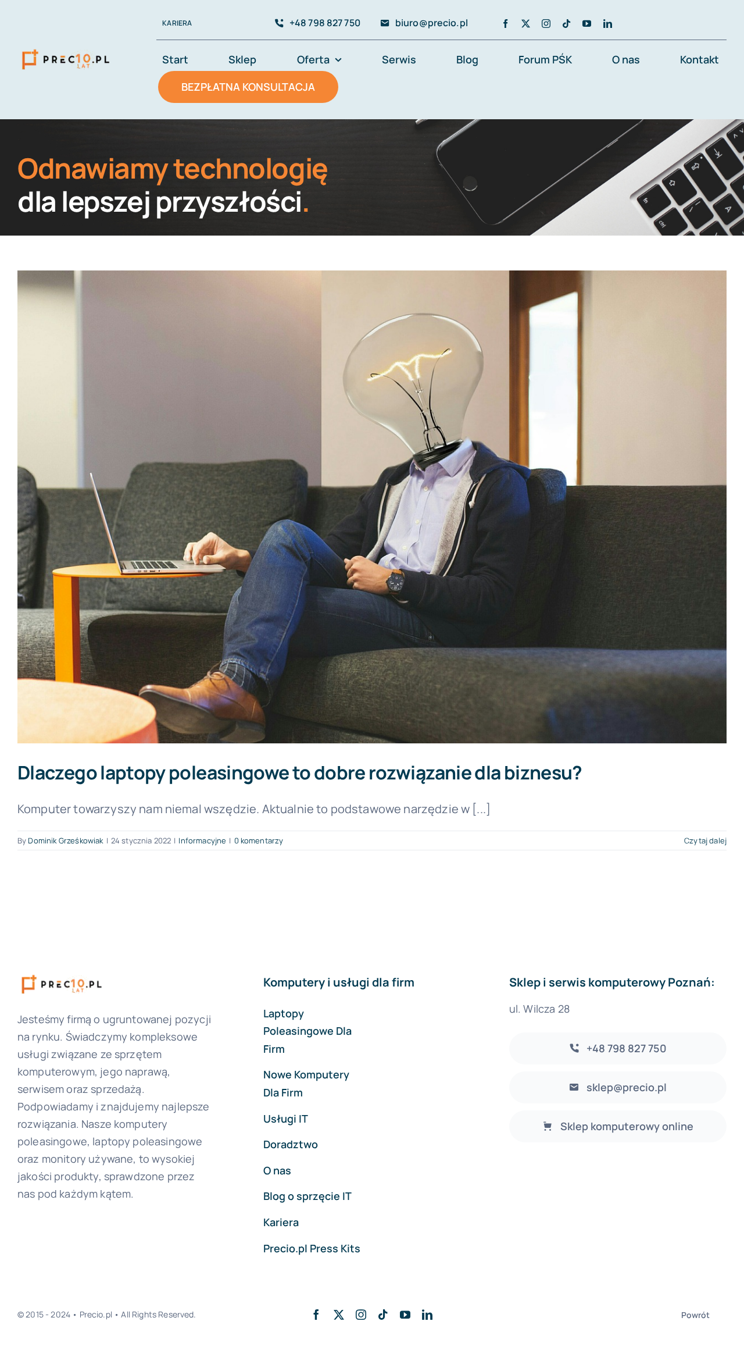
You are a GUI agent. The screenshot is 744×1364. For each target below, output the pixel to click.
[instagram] (546, 23)
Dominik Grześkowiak (65, 840)
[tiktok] (566, 23)
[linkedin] (607, 23)
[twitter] (525, 23)
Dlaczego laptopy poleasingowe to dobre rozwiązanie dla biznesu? (299, 772)
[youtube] (586, 23)
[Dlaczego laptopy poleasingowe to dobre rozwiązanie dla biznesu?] (372, 506)
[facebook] (505, 23)
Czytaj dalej (705, 840)
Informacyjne (202, 840)
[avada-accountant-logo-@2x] (65, 49)
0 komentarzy (259, 840)
